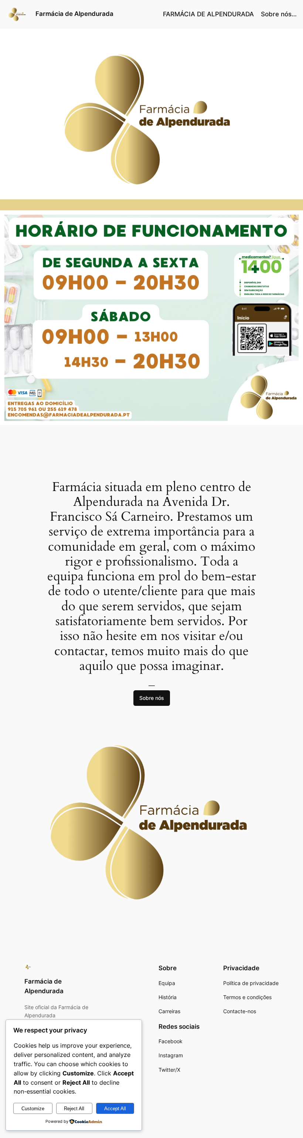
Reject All (74, 1108)
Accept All (115, 1108)
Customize (32, 1108)
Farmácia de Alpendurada (74, 13)
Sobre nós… (279, 14)
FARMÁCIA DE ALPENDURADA (208, 14)
